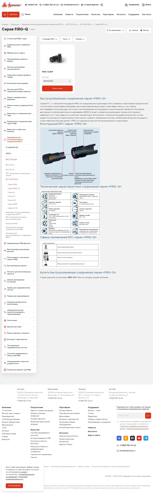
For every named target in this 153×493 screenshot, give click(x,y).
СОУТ (4, 428)
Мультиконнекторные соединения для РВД (14, 228)
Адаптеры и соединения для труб (19, 114)
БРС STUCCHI (11, 159)
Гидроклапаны (12, 223)
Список (135, 30)
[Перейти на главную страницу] (11, 5)
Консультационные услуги (69, 427)
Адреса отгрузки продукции (42, 410)
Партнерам (108, 15)
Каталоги (121, 15)
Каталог (14, 15)
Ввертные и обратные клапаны (16, 130)
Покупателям (82, 15)
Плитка (146, 30)
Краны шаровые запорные (18, 333)
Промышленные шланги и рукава (17, 60)
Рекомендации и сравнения (99, 422)
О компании (7, 410)
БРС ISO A (10, 165)
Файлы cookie (83, 466)
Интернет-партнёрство (69, 419)
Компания (58, 15)
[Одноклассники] (125, 438)
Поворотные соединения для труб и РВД (19, 122)
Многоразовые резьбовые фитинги (18, 250)
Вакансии (6, 439)
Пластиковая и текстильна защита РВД (18, 258)
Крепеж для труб (14, 327)
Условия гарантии (38, 419)
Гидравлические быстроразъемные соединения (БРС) (15, 139)
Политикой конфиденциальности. (138, 429)
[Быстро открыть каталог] (5, 14)
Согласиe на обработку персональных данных (110, 466)
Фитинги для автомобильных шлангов (19, 273)
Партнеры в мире (9, 434)
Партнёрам (64, 408)
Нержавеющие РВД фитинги (18, 243)
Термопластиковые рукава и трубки (19, 76)
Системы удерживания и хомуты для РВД (17, 354)
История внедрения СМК (41, 438)
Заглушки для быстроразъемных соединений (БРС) (18, 235)
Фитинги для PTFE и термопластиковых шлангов (18, 90)
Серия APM (12, 204)
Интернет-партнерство (17, 339)
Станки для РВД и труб (16, 39)
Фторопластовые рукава (17, 83)
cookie (23, 472)
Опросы (34, 457)
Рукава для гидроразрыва (18, 296)
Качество (95, 15)
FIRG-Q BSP (47, 72)
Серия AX (12, 200)
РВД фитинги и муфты (16, 53)
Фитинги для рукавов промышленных (16, 68)
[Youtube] (139, 438)
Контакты (146, 15)
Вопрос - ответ (94, 410)
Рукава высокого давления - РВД (19, 46)
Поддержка (133, 15)
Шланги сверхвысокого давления (16, 98)
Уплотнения (12, 320)
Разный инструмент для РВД (19, 370)
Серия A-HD (13, 208)
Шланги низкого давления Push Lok (20, 106)
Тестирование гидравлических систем (17, 346)
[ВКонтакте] (119, 438)
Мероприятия (7, 425)
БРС (48, 104)
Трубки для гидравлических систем (18, 289)
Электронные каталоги (68, 436)
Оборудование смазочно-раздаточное (18, 362)
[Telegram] (145, 438)
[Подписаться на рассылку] (148, 416)
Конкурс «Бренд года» (11, 422)
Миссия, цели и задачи (11, 413)
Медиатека (92, 416)
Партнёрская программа (69, 413)
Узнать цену (57, 88)
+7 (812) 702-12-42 (50, 5)
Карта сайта (94, 435)
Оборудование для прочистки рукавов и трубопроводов (16, 312)
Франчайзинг (64, 416)
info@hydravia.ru (127, 451)
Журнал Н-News (65, 444)
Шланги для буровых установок (15, 281)
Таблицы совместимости (98, 419)
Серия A (11, 192)
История (5, 431)
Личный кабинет (65, 410)
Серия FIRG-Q (14, 188)
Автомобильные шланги (17, 266)
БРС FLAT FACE (12, 179)
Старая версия (91, 5)
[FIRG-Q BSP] (57, 57)
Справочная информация (41, 454)
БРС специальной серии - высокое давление (16, 218)
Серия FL (11, 196)
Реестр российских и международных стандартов (39, 449)
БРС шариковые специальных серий (18, 174)
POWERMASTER (12, 147)
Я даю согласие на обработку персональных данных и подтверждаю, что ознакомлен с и (135, 425)
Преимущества (8, 416)
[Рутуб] (132, 438)
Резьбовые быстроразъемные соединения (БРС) (18, 213)
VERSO (8, 153)
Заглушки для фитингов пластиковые (16, 303)
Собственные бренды (11, 419)
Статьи (91, 413)
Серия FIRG (12, 184)
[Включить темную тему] (101, 5)
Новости (69, 15)
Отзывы (5, 436)
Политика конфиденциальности (63, 466)
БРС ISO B (10, 170)
